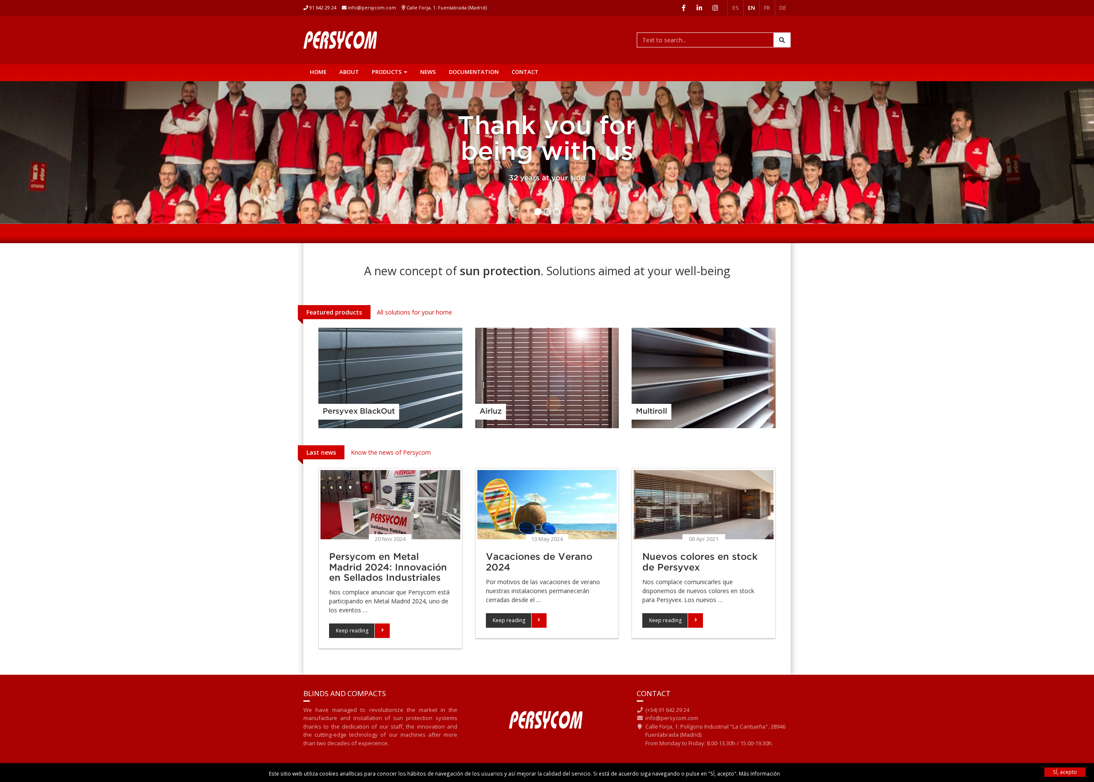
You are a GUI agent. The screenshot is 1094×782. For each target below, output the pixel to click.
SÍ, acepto (1065, 771)
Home (318, 72)
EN (751, 8)
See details (390, 376)
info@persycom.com (371, 7)
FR (767, 8)
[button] (359, 630)
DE (782, 8)
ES (735, 8)
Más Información (759, 773)
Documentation (474, 72)
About (349, 72)
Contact (525, 72)
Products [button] (387, 72)
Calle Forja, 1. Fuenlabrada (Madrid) (446, 7)
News (428, 72)
